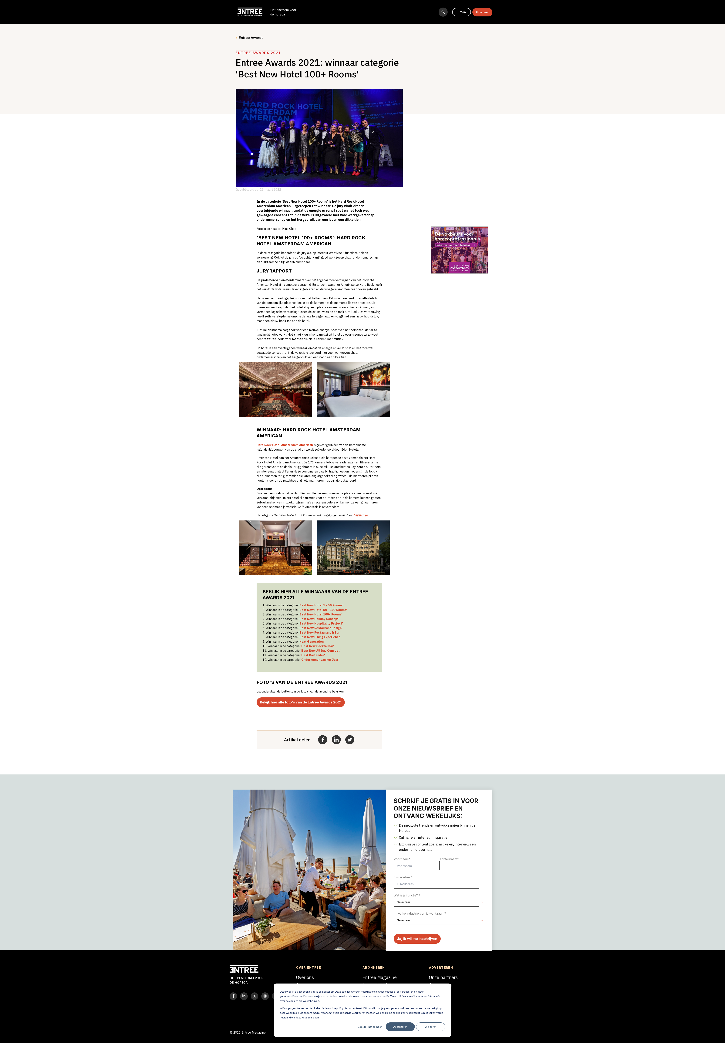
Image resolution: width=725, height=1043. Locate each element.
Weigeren (431, 1026)
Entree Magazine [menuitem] (379, 977)
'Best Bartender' (312, 655)
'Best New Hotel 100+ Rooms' (320, 614)
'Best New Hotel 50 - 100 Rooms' (322, 610)
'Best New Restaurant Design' (320, 628)
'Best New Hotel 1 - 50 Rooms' (320, 605)
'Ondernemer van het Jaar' (319, 660)
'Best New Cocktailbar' (317, 646)
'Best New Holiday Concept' (318, 619)
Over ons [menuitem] (305, 977)
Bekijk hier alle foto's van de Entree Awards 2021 (300, 702)
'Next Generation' (311, 641)
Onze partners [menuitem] (443, 977)
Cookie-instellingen (369, 1026)
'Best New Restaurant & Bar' (319, 632)
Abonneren (482, 12)
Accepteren (400, 1026)
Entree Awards (251, 38)
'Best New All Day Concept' (320, 650)
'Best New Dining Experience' (319, 637)
